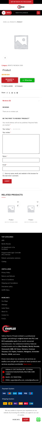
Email (5, 165)
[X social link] (9, 93)
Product (11, 220)
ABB (3, 240)
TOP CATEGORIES (7, 237)
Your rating (7, 129)
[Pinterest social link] (12, 93)
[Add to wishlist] (18, 202)
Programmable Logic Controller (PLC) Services (11, 253)
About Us (4, 311)
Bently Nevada (6, 244)
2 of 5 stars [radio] (15, 129)
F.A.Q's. (4, 318)
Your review (7, 132)
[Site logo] (21, 7)
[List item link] (21, 377)
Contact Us (5, 315)
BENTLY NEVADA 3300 (15, 65)
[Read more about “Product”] (18, 205)
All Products (12, 22)
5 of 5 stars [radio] (19, 129)
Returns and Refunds (8, 276)
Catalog (4, 261)
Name (5, 156)
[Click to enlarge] (5, 58)
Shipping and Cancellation (10, 283)
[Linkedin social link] (14, 93)
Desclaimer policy (7, 286)
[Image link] (17, 393)
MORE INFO (5, 298)
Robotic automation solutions (11, 258)
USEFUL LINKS (6, 269)
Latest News (5, 308)
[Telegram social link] (17, 93)
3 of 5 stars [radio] (16, 129)
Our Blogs (5, 301)
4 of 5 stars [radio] (18, 129)
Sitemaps (4, 304)
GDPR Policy (5, 290)
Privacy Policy (6, 272)
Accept (26, 419)
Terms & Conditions (8, 279)
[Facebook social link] (7, 93)
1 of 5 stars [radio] (13, 129)
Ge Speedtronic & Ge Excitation (8, 248)
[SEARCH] (38, 13)
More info (16, 419)
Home (4, 22)
